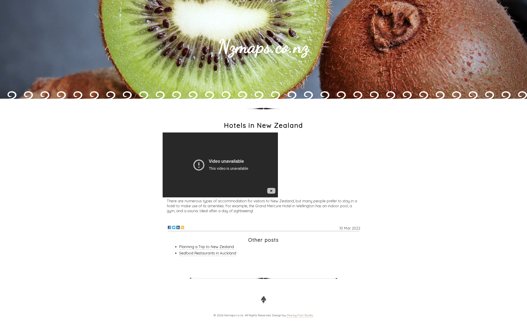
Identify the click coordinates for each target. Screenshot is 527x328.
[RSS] (182, 227)
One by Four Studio (300, 315)
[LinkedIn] (178, 227)
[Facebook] (169, 227)
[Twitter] (173, 227)
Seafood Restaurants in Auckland (207, 253)
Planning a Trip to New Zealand (206, 246)
